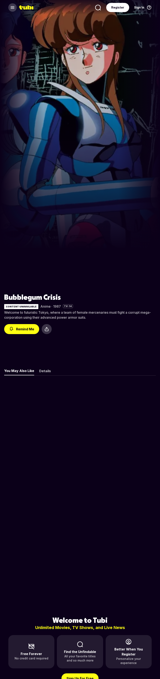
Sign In (139, 7)
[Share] (47, 329)
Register (117, 7)
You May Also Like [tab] (19, 371)
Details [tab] (45, 371)
